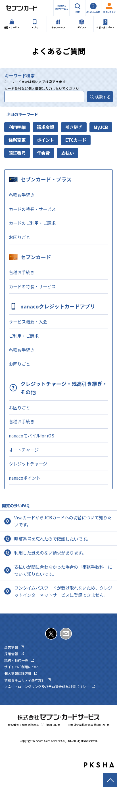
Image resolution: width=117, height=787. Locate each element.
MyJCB (101, 127)
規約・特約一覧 (16, 660)
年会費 (43, 153)
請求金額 (45, 127)
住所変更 (17, 140)
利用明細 (17, 127)
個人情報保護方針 (18, 673)
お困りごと (19, 237)
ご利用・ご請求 (24, 336)
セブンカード (35, 257)
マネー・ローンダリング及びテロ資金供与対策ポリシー (46, 686)
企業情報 (11, 647)
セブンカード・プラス (46, 179)
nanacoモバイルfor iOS (31, 435)
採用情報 (11, 653)
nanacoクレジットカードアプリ (57, 306)
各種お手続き (21, 195)
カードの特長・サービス (32, 209)
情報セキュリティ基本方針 (24, 680)
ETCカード (75, 140)
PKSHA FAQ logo (99, 765)
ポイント (45, 140)
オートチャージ (24, 450)
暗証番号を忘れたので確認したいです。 (52, 539)
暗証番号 (17, 153)
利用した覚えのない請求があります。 (50, 552)
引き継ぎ (73, 127)
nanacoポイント (24, 478)
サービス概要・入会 (28, 321)
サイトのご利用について (23, 666)
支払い (67, 153)
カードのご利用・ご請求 (32, 223)
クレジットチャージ (28, 463)
